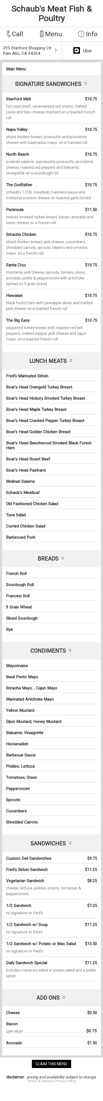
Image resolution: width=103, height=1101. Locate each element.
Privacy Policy (65, 1081)
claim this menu (51, 1064)
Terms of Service (40, 1081)
